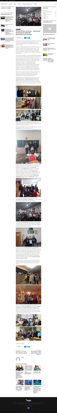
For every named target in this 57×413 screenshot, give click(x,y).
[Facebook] (54, 4)
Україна (44, 18)
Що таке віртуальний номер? (49, 34)
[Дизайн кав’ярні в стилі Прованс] (45, 44)
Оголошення (44, 15)
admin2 (17, 35)
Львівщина (44, 13)
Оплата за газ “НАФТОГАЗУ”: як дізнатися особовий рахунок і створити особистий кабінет (51, 60)
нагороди (23, 343)
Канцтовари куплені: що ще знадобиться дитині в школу (51, 39)
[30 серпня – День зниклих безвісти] (3, 25)
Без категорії (44, 10)
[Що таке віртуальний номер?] (49, 28)
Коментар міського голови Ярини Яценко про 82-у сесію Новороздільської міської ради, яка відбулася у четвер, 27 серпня (9, 47)
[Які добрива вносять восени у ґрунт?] (45, 54)
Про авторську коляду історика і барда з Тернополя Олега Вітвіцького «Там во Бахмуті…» (28, 388)
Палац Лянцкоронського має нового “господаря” (28, 372)
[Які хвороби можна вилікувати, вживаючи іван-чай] (45, 49)
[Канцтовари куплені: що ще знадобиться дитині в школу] (45, 39)
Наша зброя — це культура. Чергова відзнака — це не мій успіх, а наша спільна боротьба (21, 352)
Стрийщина (44, 17)
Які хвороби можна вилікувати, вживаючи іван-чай (52, 49)
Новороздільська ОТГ (18, 29)
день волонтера (18, 343)
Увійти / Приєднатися (12, 0)
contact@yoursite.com (30, 405)
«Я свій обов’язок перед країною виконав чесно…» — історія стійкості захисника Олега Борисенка (19, 388)
